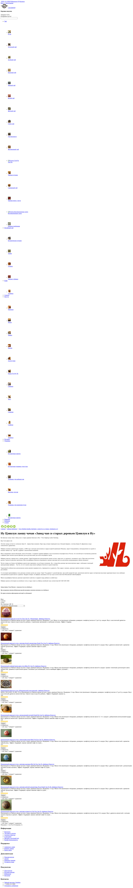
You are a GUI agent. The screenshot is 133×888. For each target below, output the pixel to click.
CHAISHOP (11, 7)
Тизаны (10, 266)
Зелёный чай (12, 60)
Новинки (7, 519)
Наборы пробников (14, 226)
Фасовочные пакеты (14, 517)
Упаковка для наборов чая (16, 479)
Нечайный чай (8, 228)
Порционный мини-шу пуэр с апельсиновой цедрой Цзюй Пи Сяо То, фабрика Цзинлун (28, 715)
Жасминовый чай (13, 149)
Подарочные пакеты (14, 453)
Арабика (10, 293)
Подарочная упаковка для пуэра (18, 466)
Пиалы (10, 348)
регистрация (9, 3)
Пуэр (9, 34)
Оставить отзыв (9, 862)
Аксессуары (11, 361)
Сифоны (10, 425)
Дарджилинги (12, 136)
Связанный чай (12, 188)
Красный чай (12, 72)
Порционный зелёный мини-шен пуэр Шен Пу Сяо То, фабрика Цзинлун (23, 666)
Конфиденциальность (11, 840)
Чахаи (10, 322)
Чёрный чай (11, 85)
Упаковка (7, 441)
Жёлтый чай (12, 111)
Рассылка (7, 875)
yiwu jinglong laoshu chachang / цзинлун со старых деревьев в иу (38, 529)
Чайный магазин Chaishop (12, 882)
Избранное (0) (14, 1)
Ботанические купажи (15, 240)
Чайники (10, 309)
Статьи (6, 522)
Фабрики (7, 521)
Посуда (6, 297)
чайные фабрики (12, 529)
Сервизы (10, 412)
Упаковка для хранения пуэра (17, 505)
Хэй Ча (10, 162)
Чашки (10, 335)
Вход (2, 3)
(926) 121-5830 (5, 1)
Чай (5, 21)
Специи (6, 295)
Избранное (7, 874)
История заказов (9, 872)
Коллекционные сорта (15, 213)
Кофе (6, 280)
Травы (10, 253)
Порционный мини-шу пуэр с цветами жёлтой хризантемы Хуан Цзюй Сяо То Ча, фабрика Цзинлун (32, 787)
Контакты (7, 832)
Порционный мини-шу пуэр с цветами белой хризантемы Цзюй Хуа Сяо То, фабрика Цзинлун (30, 643)
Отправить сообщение (11, 885)
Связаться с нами (9, 847)
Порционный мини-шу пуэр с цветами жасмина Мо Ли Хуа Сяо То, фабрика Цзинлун (27, 764)
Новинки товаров (9, 860)
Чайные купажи (13, 175)
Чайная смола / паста (14, 200)
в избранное (4, 629)
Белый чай (11, 98)
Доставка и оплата (10, 833)
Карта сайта (8, 850)
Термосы (10, 437)
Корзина (22, 1)
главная (3, 529)
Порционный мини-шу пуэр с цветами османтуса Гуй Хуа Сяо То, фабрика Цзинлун (27, 811)
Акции (6, 859)
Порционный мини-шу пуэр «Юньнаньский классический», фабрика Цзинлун (25, 690)
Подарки (7, 439)
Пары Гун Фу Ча (13, 373)
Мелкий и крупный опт (11, 838)
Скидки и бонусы (9, 835)
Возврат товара (9, 848)
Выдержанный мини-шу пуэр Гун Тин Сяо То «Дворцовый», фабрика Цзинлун (25, 618)
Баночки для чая (13, 492)
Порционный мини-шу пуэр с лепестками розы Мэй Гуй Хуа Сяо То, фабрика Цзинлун (28, 739)
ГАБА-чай (11, 124)
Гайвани (10, 386)
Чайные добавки (13, 279)
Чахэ (9, 399)
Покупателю (8, 870)
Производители (9, 857)
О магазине (7, 836)
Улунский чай (12, 47)
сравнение (18, 630)
